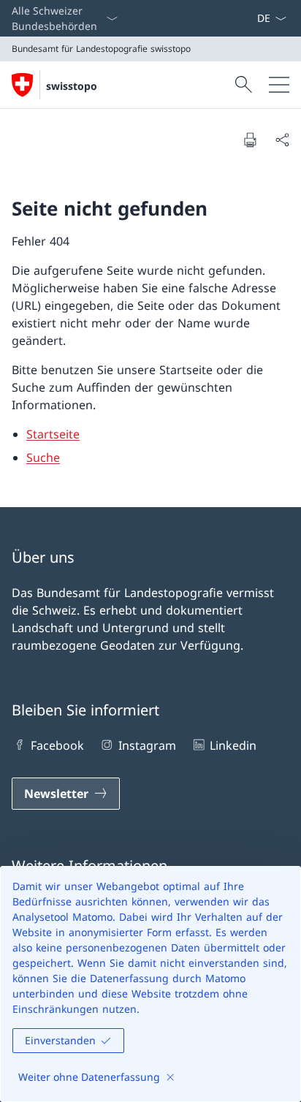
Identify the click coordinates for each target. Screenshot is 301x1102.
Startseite (53, 434)
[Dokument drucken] (250, 139)
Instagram (146, 745)
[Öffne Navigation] (279, 84)
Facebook (57, 745)
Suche (43, 457)
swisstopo (71, 86)
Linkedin (233, 745)
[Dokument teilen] (282, 139)
